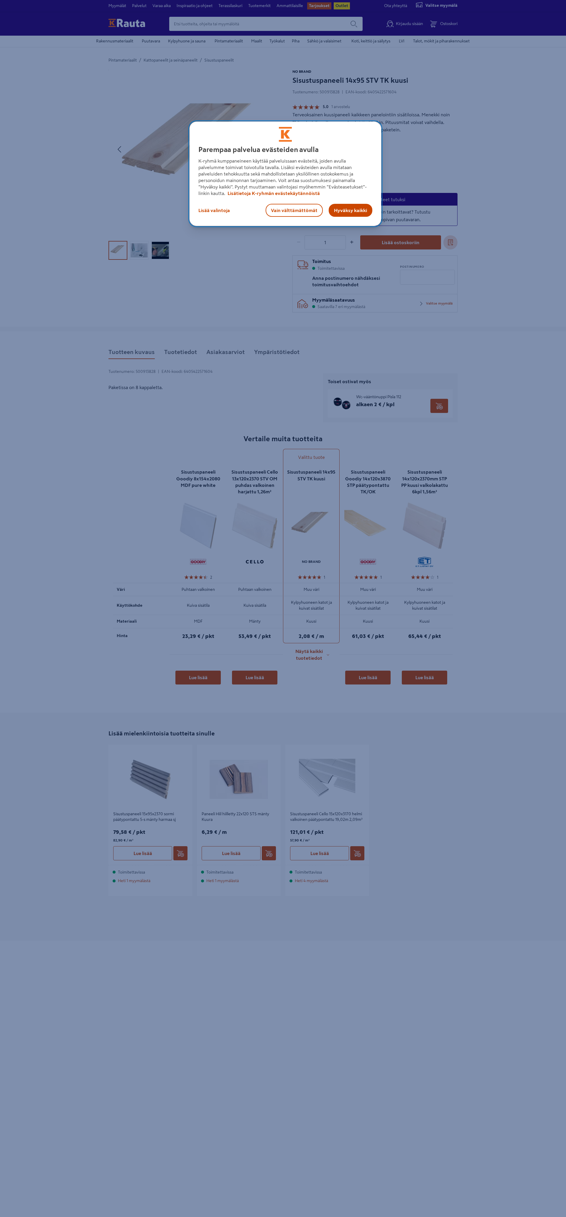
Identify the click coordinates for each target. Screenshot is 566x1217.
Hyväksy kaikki (350, 210)
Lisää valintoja (214, 210)
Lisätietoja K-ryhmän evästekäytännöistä (273, 193)
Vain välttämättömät (294, 210)
